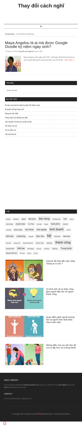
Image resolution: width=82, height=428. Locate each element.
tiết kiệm (46, 248)
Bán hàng (44, 218)
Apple (24, 219)
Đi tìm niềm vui (10, 130)
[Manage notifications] (4, 423)
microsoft (31, 236)
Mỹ (49, 236)
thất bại (21, 248)
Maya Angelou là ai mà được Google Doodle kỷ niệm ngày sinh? (36, 45)
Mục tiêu (40, 236)
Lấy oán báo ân (10, 134)
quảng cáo (17, 243)
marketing (21, 236)
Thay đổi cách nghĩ (41, 5)
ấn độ (35, 253)
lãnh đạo (10, 236)
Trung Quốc (66, 248)
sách (5, 387)
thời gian (39, 248)
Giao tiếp (39, 224)
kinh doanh (57, 229)
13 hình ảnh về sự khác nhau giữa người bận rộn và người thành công (60, 291)
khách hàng (18, 230)
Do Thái (31, 224)
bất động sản (56, 219)
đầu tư (29, 253)
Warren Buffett (11, 253)
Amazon (16, 219)
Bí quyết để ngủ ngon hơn (14, 109)
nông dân (8, 243)
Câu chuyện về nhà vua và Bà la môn (18, 122)
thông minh (10, 248)
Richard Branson (28, 243)
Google (46, 224)
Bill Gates (32, 219)
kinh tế (68, 230)
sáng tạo (49, 243)
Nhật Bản (66, 236)
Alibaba (8, 219)
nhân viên (57, 236)
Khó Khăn (29, 230)
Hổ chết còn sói (11, 126)
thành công (63, 242)
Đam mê (22, 253)
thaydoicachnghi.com (31, 385)
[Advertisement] (43, 15)
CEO (65, 219)
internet (65, 224)
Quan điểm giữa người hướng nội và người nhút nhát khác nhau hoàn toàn (60, 319)
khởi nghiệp (42, 230)
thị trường (31, 248)
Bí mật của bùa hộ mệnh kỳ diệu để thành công (22, 105)
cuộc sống (9, 224)
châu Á (71, 219)
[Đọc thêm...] (69, 60)
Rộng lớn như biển (11, 113)
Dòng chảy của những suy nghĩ (16, 118)
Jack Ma (8, 230)
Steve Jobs (40, 243)
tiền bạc (55, 248)
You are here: (10, 34)
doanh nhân (20, 224)
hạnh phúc (55, 224)
